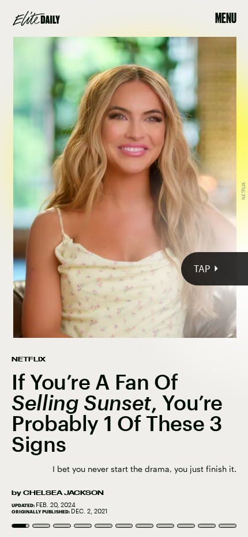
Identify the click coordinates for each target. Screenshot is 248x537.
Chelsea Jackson (63, 492)
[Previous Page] (41, 268)
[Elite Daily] (36, 18)
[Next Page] (165, 268)
